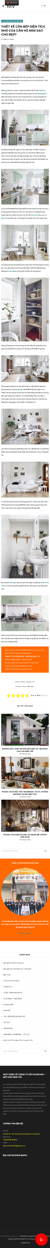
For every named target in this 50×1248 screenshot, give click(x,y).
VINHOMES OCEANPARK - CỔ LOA (16, 1034)
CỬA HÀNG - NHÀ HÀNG (12, 998)
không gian (42, 93)
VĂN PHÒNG (8, 1028)
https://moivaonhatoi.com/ (22, 669)
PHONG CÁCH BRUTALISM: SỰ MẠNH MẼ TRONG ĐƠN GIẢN (25, 835)
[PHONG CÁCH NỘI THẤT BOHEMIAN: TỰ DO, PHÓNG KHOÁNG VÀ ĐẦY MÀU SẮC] (25, 773)
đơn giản (13, 271)
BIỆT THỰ (7, 975)
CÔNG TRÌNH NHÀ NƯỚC (13, 992)
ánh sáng (5, 218)
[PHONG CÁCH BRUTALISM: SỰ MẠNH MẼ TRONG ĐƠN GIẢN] (25, 816)
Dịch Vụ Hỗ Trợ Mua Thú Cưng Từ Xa (17, 1040)
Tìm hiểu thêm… (25, 933)
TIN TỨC (6, 1022)
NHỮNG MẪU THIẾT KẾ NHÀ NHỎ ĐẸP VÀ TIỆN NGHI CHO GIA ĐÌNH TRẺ (25, 750)
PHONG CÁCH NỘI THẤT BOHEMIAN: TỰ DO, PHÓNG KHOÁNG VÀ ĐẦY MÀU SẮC (25, 793)
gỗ (22, 153)
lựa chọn (34, 215)
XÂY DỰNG (17, 656)
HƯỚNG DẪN (8, 1004)
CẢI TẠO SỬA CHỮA (11, 980)
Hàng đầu (25, 1243)
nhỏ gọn (13, 582)
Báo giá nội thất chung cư (13, 963)
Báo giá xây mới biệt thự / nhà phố (17, 969)
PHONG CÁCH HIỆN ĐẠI (24, 686)
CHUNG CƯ (7, 986)
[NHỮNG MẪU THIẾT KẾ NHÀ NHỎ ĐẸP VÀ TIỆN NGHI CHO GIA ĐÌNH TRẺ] (25, 730)
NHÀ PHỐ (6, 1010)
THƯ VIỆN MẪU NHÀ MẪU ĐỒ (12, 21)
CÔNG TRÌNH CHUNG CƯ (24, 682)
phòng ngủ (18, 389)
